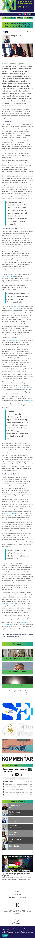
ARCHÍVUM (17, 919)
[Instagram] (27, 14)
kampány (25, 634)
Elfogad (5, 935)
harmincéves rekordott (9, 542)
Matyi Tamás (16, 35)
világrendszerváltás (9, 17)
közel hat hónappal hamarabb (23, 387)
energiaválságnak (23, 174)
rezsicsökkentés (15, 636)
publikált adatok (17, 306)
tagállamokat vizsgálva (14, 340)
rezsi (8, 636)
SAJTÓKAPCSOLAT (17, 894)
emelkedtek (5, 260)
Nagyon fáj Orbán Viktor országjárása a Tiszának (17, 685)
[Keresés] (32, 14)
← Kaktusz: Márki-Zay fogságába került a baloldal (17, 691)
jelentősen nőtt (28, 401)
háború (20, 17)
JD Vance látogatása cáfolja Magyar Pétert (17, 658)
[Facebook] (23, 14)
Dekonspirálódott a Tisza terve (17, 671)
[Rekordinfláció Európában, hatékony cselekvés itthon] (17, 46)
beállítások (11, 932)
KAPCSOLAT (17, 891)
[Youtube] (25, 14)
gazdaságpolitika (15, 634)
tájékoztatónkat (12, 931)
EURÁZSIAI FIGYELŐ (17, 923)
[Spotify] (30, 14)
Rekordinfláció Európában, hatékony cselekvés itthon (17, 25)
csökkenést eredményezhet (10, 603)
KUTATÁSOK (17, 921)
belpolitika (29, 17)
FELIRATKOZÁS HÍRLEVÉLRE (17, 897)
